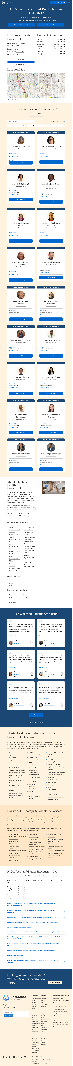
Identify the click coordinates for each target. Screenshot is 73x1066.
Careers (45, 1063)
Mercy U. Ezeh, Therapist (21, 184)
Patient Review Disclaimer (36, 722)
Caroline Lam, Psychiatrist (51, 377)
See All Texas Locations (55, 982)
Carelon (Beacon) (14, 534)
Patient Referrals (44, 998)
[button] (36, 84)
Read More (51, 20)
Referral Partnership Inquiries (38, 1061)
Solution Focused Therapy (55, 853)
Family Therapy (33, 834)
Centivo (11, 537)
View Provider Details (21, 148)
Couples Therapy (14, 853)
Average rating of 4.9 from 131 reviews (41, 17)
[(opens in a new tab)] (3, 1057)
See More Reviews (36, 714)
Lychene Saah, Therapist (21, 147)
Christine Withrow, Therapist (51, 147)
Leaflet (52, 97)
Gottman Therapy (34, 837)
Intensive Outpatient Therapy (37, 846)
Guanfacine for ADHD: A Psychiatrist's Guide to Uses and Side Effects (61, 1000)
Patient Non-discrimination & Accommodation (45, 1017)
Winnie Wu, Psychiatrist (21, 454)
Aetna (11, 527)
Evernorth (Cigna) (14, 551)
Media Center (44, 1006)
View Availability (21, 162)
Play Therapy (51, 837)
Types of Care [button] (16, 126)
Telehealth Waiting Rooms (21, 64)
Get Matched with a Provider (58, 2)
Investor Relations (47, 1059)
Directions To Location (13, 99)
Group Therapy (33, 839)
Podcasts (43, 1000)
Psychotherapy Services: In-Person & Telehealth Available (56, 841)
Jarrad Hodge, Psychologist (51, 454)
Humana (11, 556)
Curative (11, 544)
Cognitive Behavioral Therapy (17, 850)
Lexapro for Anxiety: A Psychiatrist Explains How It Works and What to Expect (60, 1024)
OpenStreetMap (57, 97)
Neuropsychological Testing (37, 859)
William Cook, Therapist (51, 262)
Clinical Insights (44, 1004)
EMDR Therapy (13, 860)
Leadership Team (36, 1059)
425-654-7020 (20, 52)
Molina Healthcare (29, 527)
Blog (42, 1002)
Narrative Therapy (34, 856)
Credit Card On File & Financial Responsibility (45, 1035)
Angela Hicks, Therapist (51, 340)
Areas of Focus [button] (36, 126)
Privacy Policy (44, 1010)
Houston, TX (12, 153)
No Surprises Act (52, 1061)
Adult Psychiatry (13, 839)
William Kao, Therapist (21, 377)
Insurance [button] (55, 126)
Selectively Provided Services (56, 850)
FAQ (42, 1008)
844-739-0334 (16, 49)
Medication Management (36, 849)
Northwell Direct (28, 530)
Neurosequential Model (54, 834)
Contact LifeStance (36, 1063)
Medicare (12, 566)
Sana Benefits (28, 555)
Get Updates (8, 1015)
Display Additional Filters (58, 121)
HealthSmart (13, 554)
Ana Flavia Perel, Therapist (21, 340)
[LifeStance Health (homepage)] (7, 2)
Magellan (12, 563)
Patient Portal (21, 59)
